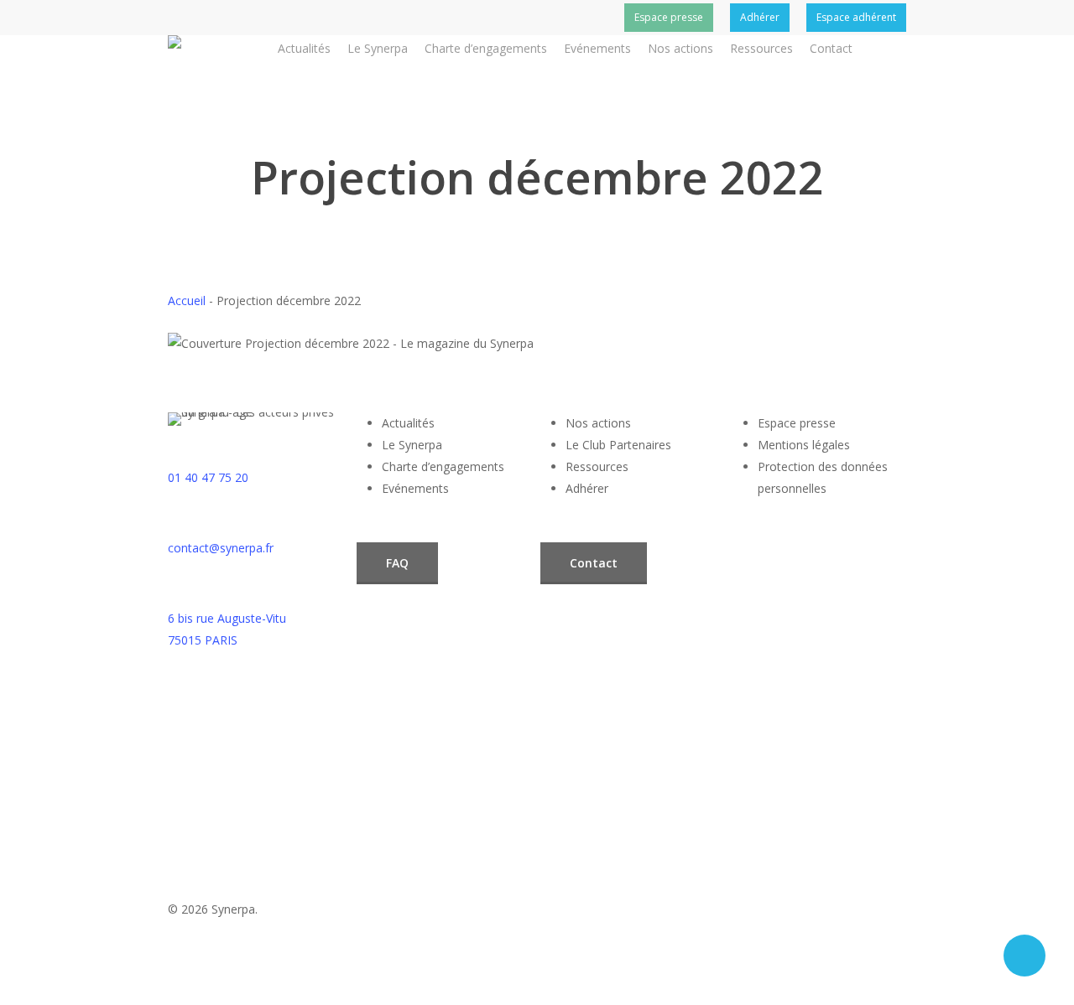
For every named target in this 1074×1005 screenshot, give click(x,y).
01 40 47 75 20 (208, 477)
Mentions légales (804, 445)
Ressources (597, 466)
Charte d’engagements (443, 466)
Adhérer (587, 488)
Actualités (408, 423)
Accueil (187, 300)
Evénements (415, 488)
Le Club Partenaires (618, 445)
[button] (397, 563)
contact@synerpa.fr (221, 548)
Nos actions (598, 423)
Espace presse (797, 423)
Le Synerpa (412, 445)
